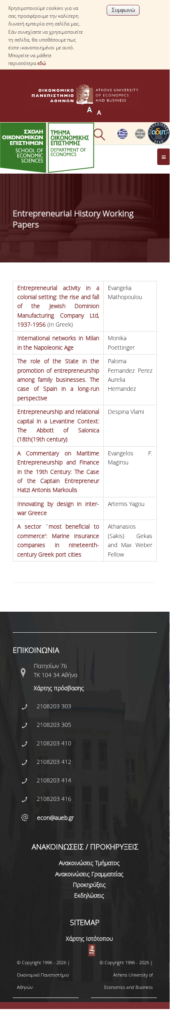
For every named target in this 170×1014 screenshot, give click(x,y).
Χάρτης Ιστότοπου (89, 938)
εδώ (41, 63)
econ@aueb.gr (55, 817)
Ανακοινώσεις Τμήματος (89, 863)
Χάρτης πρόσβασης (59, 688)
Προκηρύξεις (89, 885)
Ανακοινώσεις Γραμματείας (89, 874)
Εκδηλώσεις (89, 895)
